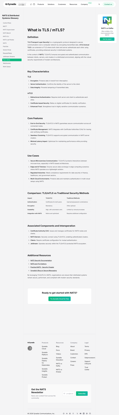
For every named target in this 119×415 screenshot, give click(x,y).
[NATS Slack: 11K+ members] (31, 4)
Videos (58, 354)
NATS (5, 43)
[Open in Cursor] (70, 413)
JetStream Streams (9, 56)
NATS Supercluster (9, 29)
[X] (77, 413)
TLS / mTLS (6, 60)
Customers (62, 4)
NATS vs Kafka (59, 365)
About (72, 346)
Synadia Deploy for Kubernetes (45, 361)
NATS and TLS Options (38, 264)
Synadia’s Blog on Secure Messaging (43, 270)
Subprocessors (88, 358)
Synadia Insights (44, 370)
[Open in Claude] (66, 413)
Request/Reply (7, 53)
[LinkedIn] (83, 413)
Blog (57, 346)
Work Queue (7, 66)
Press (72, 365)
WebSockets (7, 63)
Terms (87, 346)
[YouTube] (80, 413)
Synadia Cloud (44, 347)
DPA (86, 354)
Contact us (108, 4)
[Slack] (86, 413)
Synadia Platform (45, 353)
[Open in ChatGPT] (63, 413)
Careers (73, 361)
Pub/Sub (5, 46)
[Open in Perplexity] (73, 413)
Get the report (107, 39)
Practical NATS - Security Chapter (42, 267)
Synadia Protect (44, 376)
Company (84, 4)
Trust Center (87, 368)
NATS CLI (6, 36)
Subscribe (81, 393)
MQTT (5, 26)
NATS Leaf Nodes (8, 40)
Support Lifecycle (88, 362)
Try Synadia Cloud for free (59, 299)
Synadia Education (59, 359)
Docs (58, 350)
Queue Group (7, 50)
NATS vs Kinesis (59, 371)
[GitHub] (90, 413)
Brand (72, 350)
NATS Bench (7, 33)
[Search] (99, 4)
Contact (73, 358)
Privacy (87, 350)
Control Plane (7, 23)
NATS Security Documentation (41, 260)
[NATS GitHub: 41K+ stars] (34, 4)
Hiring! (90, 2)
